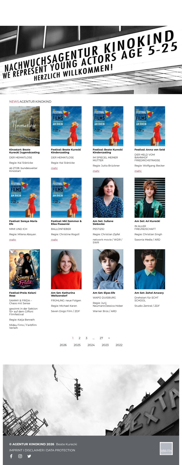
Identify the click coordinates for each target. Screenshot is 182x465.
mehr (54, 168)
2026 (63, 345)
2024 (91, 345)
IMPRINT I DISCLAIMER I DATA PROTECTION (42, 450)
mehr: (138, 171)
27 (101, 338)
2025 (77, 345)
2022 (119, 345)
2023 (105, 345)
